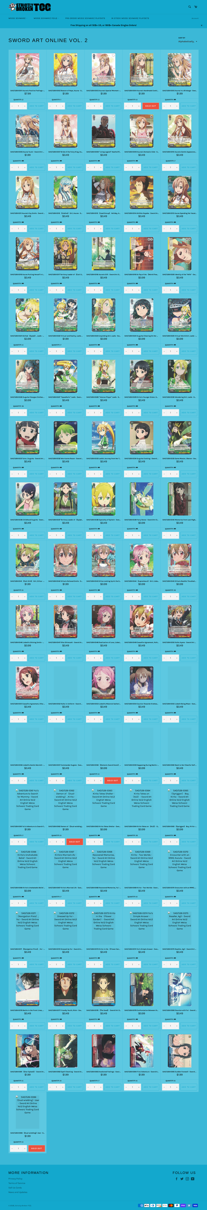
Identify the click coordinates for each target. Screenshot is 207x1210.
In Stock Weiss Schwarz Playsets (130, 18)
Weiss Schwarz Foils (46, 18)
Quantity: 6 (132, 1081)
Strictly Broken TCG (23, 1205)
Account (195, 18)
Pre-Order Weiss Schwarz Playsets (85, 18)
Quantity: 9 (18, 590)
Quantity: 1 (56, 100)
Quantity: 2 (18, 100)
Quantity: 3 (94, 100)
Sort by (181, 38)
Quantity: (169, 100)
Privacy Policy (15, 1178)
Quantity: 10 (18, 406)
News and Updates (17, 1192)
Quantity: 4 (18, 345)
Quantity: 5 (18, 1081)
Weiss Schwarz (17, 18)
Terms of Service (16, 1183)
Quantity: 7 (170, 161)
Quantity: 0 (132, 100)
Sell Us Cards (15, 1187)
